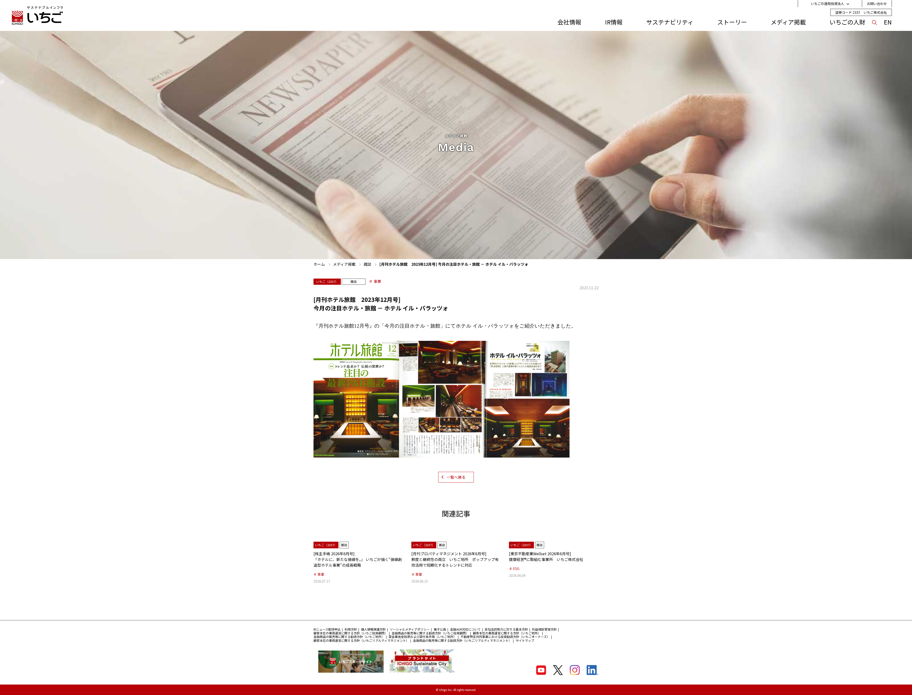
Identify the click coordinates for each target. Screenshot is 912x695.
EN (888, 22)
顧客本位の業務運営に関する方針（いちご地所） (507, 633)
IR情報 (613, 22)
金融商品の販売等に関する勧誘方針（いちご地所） (349, 636)
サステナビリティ (670, 22)
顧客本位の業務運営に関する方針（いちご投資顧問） (351, 633)
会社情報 (569, 22)
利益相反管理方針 (544, 629)
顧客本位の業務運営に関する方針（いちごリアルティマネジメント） (361, 640)
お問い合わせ (877, 3)
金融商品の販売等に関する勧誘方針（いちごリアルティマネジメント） (462, 640)
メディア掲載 (788, 22)
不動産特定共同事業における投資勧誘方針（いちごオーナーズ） (505, 636)
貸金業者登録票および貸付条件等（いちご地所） (422, 636)
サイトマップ (525, 640)
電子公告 (440, 629)
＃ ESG (514, 568)
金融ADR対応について (465, 629)
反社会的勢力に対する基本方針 (506, 629)
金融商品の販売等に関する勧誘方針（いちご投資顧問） (430, 633)
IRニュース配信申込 (327, 629)
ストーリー (732, 22)
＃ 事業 (375, 281)
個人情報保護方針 (373, 629)
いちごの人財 (847, 22)
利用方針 (351, 629)
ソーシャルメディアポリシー (410, 629)
